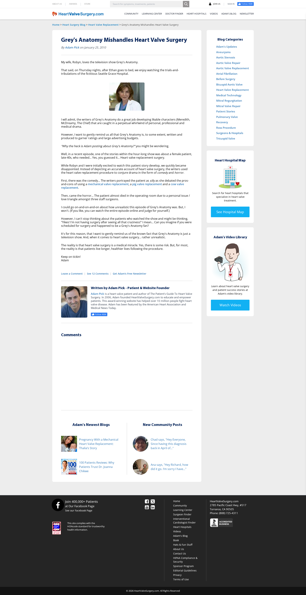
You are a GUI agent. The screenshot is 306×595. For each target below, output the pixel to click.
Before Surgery (225, 79)
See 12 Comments (98, 273)
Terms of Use (181, 579)
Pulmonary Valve (227, 117)
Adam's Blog (180, 535)
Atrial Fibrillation (226, 73)
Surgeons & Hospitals (229, 133)
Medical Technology (228, 95)
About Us (178, 549)
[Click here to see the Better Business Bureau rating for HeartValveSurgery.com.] (240, 522)
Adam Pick (72, 47)
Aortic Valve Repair (228, 63)
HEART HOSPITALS (196, 13)
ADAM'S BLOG (228, 13)
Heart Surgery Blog (73, 24)
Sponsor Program (183, 566)
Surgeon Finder (182, 514)
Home (56, 24)
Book (176, 540)
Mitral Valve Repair (228, 106)
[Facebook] (57, 504)
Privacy (177, 575)
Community (180, 505)
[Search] (186, 4)
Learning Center (182, 510)
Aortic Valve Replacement (232, 68)
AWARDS (73, 3)
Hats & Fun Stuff (182, 544)
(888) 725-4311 (228, 513)
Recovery (222, 122)
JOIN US (216, 3)
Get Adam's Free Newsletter (129, 273)
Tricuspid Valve (225, 138)
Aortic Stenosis (225, 57)
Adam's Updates (226, 46)
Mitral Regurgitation (229, 100)
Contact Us (179, 553)
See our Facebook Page (78, 510)
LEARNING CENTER (152, 13)
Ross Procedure (226, 127)
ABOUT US (57, 3)
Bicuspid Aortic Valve (229, 84)
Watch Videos (230, 305)
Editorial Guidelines (185, 570)
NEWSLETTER (247, 13)
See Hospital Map (230, 212)
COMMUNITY (131, 13)
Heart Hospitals (182, 527)
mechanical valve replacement (108, 184)
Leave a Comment (72, 273)
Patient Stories (225, 111)
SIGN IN (231, 3)
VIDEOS (214, 13)
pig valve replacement (147, 184)
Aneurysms (223, 52)
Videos (177, 531)
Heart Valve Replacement (103, 24)
